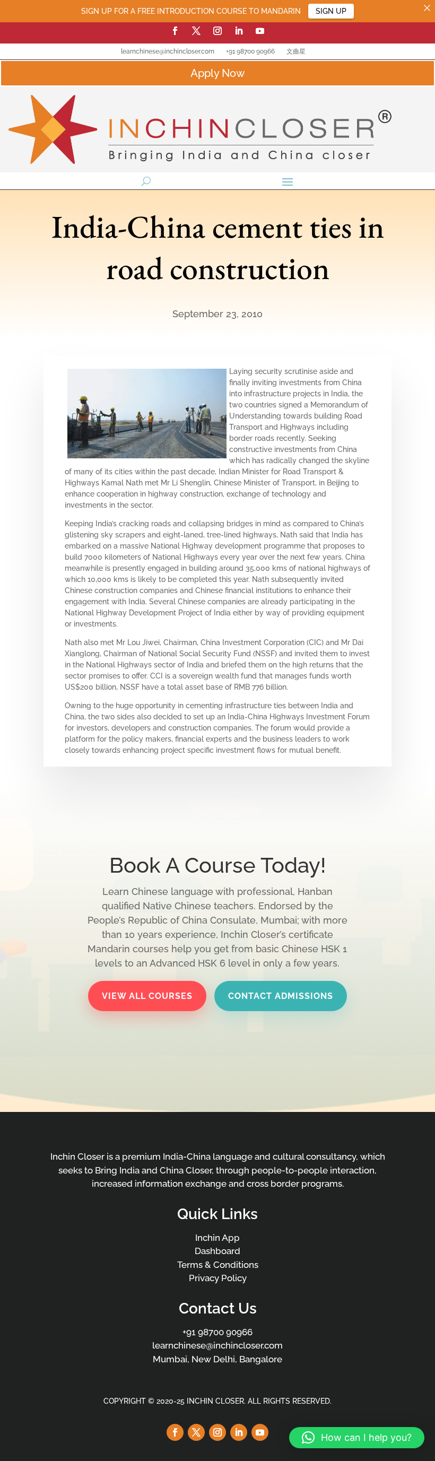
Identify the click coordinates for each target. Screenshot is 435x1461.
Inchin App (217, 1237)
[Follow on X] (196, 30)
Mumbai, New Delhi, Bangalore (217, 1359)
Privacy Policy (218, 1278)
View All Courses (147, 996)
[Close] (427, 8)
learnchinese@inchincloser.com (167, 51)
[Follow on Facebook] (175, 30)
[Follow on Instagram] (217, 30)
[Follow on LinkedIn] (238, 30)
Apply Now (217, 73)
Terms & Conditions (217, 1264)
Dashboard (217, 1251)
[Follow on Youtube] (259, 30)
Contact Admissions (280, 996)
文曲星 (296, 51)
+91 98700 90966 (250, 51)
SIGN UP (331, 11)
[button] (356, 1437)
